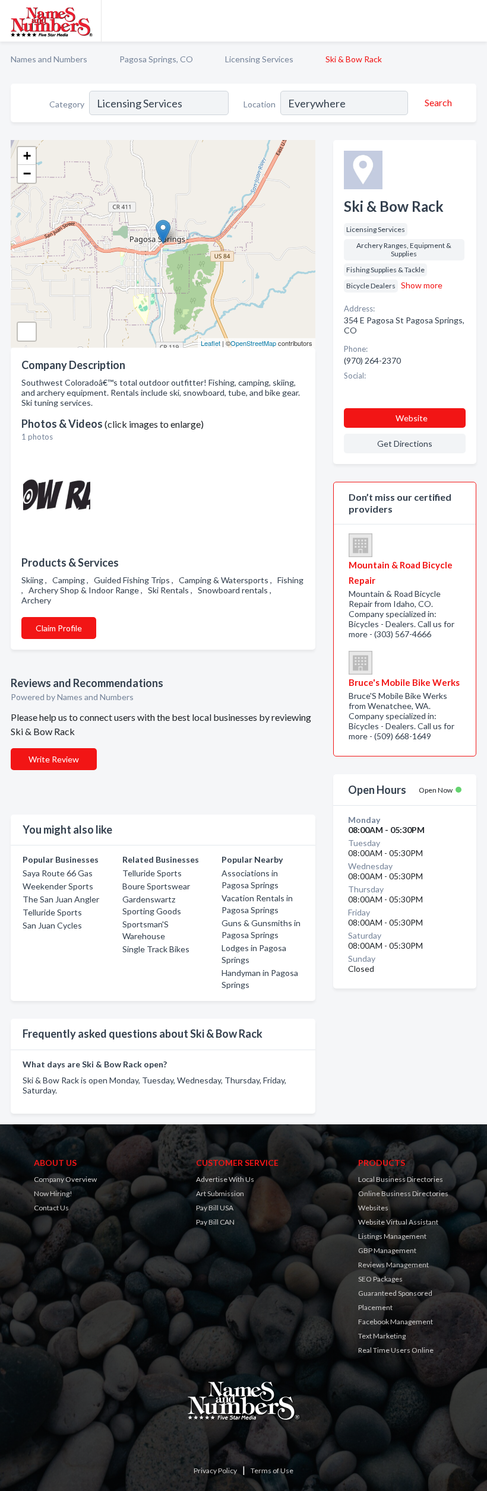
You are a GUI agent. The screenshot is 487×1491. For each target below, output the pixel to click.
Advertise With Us (225, 1179)
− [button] (27, 173)
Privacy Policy (215, 1470)
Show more (421, 285)
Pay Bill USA (214, 1207)
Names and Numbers (49, 59)
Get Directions (404, 443)
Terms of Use (272, 1470)
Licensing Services (259, 59)
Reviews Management (393, 1264)
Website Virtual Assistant (398, 1221)
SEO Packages (380, 1278)
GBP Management (387, 1250)
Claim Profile (59, 628)
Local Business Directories (400, 1179)
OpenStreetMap (253, 343)
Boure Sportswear (156, 886)
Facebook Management (395, 1321)
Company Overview (65, 1179)
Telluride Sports (52, 912)
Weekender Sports (58, 886)
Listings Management (392, 1236)
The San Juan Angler (61, 899)
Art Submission (220, 1193)
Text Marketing (382, 1335)
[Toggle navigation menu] (471, 21)
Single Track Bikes (155, 949)
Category (66, 104)
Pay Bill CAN (215, 1221)
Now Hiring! (53, 1193)
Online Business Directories (403, 1193)
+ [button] (27, 155)
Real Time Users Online (396, 1350)
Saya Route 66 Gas (58, 873)
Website (412, 418)
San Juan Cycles (52, 925)
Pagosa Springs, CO (156, 59)
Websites (373, 1207)
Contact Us (51, 1207)
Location (260, 104)
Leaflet (210, 343)
